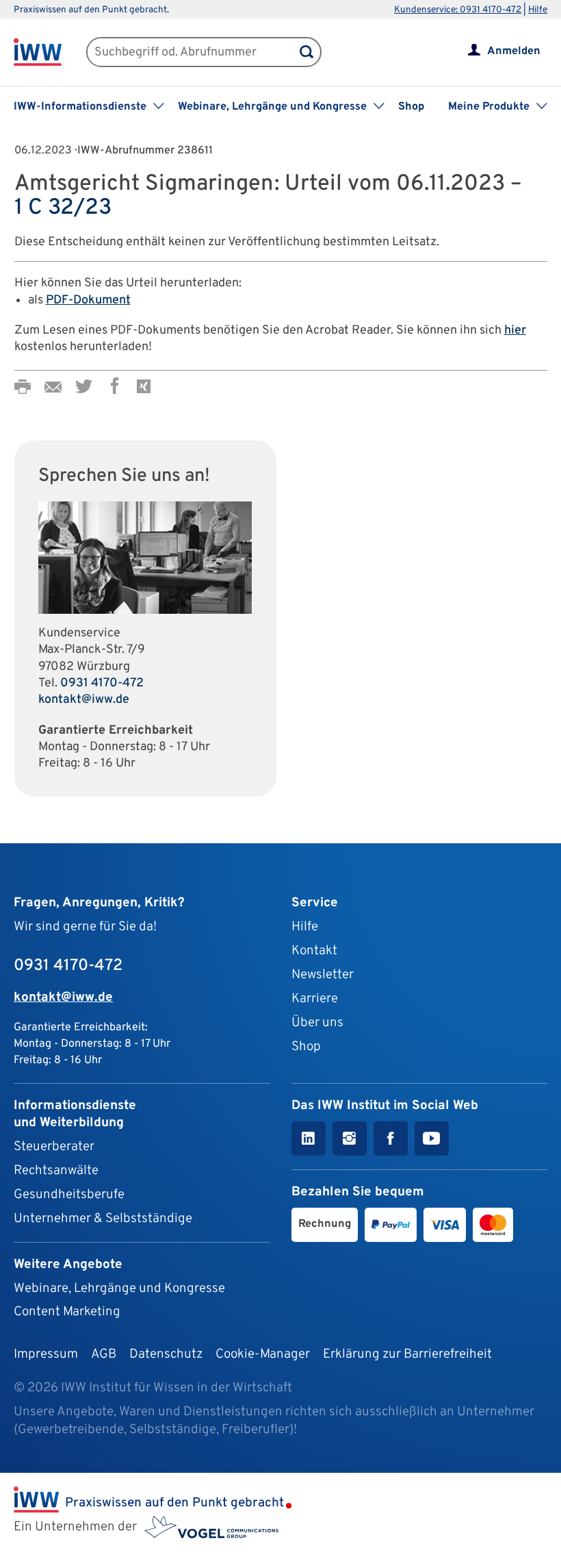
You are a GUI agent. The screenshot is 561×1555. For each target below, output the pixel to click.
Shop (411, 107)
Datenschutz (166, 1354)
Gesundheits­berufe (69, 1194)
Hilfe (537, 10)
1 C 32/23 (63, 208)
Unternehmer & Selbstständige (103, 1218)
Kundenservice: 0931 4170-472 (457, 10)
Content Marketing (67, 1312)
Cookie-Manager (263, 1354)
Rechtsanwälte (56, 1170)
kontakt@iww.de (83, 700)
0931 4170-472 (102, 683)
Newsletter (322, 975)
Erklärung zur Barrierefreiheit (407, 1354)
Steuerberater (54, 1147)
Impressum (46, 1354)
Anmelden (513, 51)
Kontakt (314, 951)
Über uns (317, 1023)
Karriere (314, 999)
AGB (103, 1354)
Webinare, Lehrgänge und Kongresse (119, 1288)
